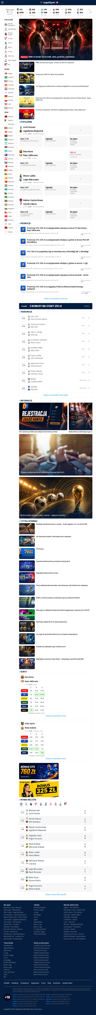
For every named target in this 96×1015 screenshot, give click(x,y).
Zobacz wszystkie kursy (56, 716)
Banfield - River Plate (70, 932)
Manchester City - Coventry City (14, 936)
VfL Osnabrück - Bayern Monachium (15, 915)
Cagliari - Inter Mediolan (71, 907)
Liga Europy (7, 950)
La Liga (36, 912)
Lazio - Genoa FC (69, 922)
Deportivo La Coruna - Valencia (74, 934)
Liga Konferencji (9, 948)
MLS (5, 977)
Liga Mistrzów (38, 922)
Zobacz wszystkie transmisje (55, 395)
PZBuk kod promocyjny (41, 965)
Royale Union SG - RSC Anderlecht (74, 939)
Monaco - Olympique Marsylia (73, 924)
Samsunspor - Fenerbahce (72, 927)
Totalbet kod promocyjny (42, 962)
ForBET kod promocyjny (41, 953)
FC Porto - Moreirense (11, 932)
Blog (49, 983)
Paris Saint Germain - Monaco (13, 929)
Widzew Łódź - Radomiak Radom (14, 934)
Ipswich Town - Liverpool (11, 924)
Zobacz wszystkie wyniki (55, 894)
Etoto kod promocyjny (41, 970)
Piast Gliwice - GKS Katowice (12, 922)
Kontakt (6, 983)
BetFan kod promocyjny (41, 957)
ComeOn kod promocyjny (42, 967)
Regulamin (35, 983)
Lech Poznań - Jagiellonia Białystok (15, 919)
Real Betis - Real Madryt (11, 927)
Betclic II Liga (38, 927)
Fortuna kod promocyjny (42, 948)
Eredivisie (7, 970)
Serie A (36, 917)
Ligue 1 (36, 919)
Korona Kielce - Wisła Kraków (13, 939)
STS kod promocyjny (40, 950)
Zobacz (87, 306)
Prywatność (24, 983)
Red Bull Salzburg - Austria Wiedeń (75, 936)
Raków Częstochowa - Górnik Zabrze (15, 917)
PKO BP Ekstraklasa (40, 907)
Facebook (56, 983)
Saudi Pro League (39, 932)
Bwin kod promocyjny (41, 974)
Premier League (39, 910)
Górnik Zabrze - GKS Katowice (73, 912)
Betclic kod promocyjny (41, 955)
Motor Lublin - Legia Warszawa (13, 912)
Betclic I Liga (38, 924)
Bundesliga (37, 915)
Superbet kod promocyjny (42, 945)
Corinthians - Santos (70, 919)
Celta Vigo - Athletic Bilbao (72, 915)
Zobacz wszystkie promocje (56, 299)
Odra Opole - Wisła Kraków (12, 910)
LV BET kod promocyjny (41, 960)
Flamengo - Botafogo (71, 917)
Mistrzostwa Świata (40, 934)
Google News (67, 983)
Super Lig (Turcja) (9, 972)
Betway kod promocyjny (41, 972)
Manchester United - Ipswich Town (74, 910)
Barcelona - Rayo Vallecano (13, 907)
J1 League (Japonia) (40, 929)
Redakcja (15, 983)
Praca (43, 983)
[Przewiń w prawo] (90, 12)
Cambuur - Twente (69, 929)
